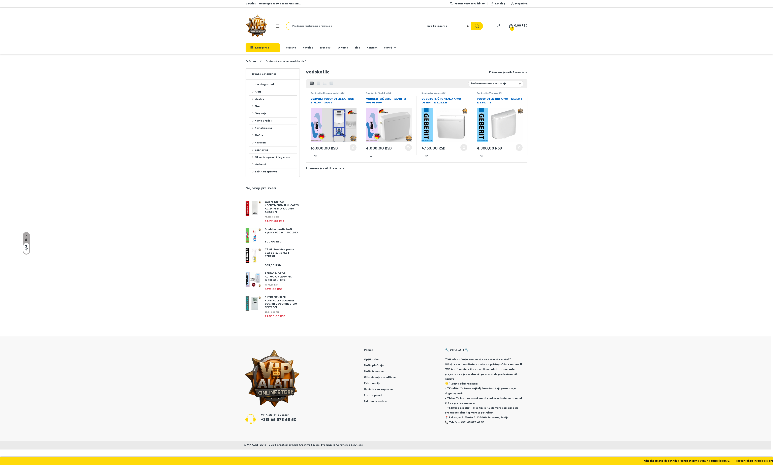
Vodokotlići (384, 93)
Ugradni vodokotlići (334, 93)
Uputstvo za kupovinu (378, 389)
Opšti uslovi (371, 359)
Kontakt (372, 47)
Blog (357, 47)
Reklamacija (372, 383)
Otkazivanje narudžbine (380, 377)
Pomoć (388, 47)
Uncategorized (264, 84)
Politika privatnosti (376, 401)
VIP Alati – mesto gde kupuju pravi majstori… (273, 4)
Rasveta (260, 142)
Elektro (259, 99)
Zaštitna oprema (266, 171)
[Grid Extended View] (318, 84)
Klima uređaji (263, 121)
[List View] (325, 84)
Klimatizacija (263, 128)
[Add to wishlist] (315, 156)
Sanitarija (316, 93)
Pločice (259, 135)
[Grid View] (312, 84)
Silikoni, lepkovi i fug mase (272, 157)
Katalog (500, 4)
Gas (257, 106)
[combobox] (355, 26)
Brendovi (325, 47)
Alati (258, 92)
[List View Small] (331, 84)
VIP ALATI (253, 445)
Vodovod (260, 164)
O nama (343, 47)
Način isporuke (374, 371)
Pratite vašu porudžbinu (470, 4)
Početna (291, 47)
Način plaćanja (374, 365)
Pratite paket (373, 395)
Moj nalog (521, 4)
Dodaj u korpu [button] (353, 147)
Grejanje (260, 113)
